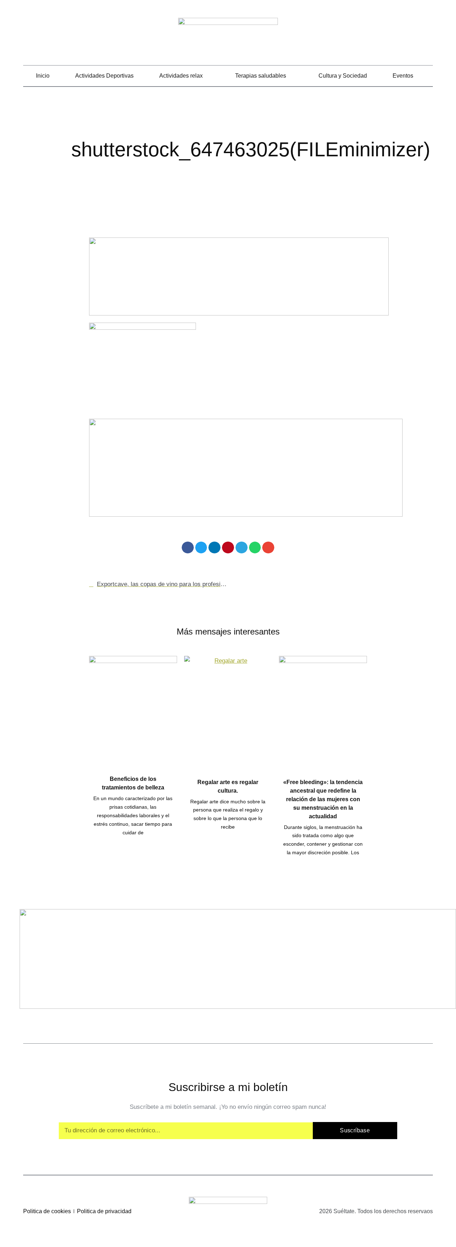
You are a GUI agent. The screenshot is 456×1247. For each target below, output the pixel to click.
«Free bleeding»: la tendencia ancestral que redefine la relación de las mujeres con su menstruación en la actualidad (323, 799)
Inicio (43, 76)
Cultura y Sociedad (342, 76)
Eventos (403, 76)
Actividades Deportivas (104, 76)
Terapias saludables (260, 76)
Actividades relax (181, 76)
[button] (428, 36)
